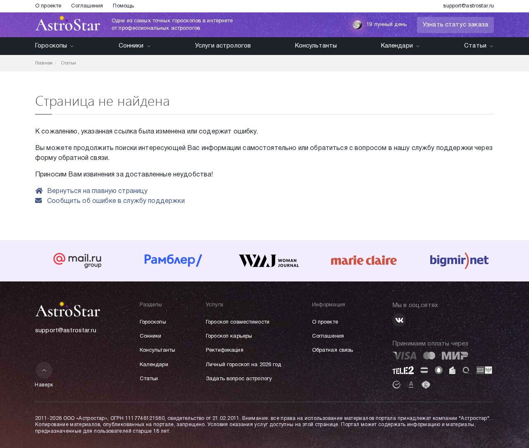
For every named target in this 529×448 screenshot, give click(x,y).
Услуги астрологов (223, 46)
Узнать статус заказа (455, 25)
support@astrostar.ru (468, 6)
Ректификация (224, 350)
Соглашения (87, 6)
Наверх (44, 385)
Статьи (475, 46)
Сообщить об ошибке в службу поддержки (115, 201)
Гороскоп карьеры (229, 336)
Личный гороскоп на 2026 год (243, 364)
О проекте (48, 6)
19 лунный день (386, 24)
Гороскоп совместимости (237, 322)
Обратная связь (332, 350)
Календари (397, 46)
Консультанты (316, 46)
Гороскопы (51, 46)
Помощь (123, 6)
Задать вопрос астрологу (239, 379)
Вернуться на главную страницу (96, 191)
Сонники (131, 46)
